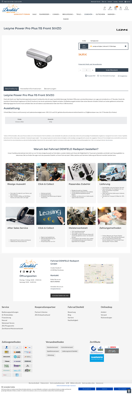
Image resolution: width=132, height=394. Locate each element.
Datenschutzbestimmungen (63, 385)
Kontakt (121, 1)
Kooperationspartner (45, 307)
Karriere (71, 318)
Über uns (104, 1)
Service (128, 1)
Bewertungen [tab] (50, 89)
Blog (69, 315)
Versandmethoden (55, 342)
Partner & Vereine (41, 312)
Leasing (115, 1)
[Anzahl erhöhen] (93, 70)
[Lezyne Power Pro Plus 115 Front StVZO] (39, 58)
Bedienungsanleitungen (10, 312)
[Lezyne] (122, 30)
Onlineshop (106, 307)
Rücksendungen (106, 318)
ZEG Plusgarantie (8, 326)
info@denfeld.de (55, 289)
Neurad (4, 320)
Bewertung (72, 312)
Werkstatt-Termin (95, 1)
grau (84, 46)
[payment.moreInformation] (17, 352)
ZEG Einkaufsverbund (42, 315)
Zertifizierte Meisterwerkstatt (12, 328)
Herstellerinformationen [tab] (30, 89)
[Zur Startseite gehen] (11, 8)
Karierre (110, 1)
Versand (104, 315)
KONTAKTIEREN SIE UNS (60, 295)
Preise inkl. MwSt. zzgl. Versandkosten (90, 64)
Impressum (73, 385)
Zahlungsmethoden (11, 342)
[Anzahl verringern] (80, 70)
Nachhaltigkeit (73, 320)
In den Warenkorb (112, 70)
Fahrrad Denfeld (76, 307)
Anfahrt (103, 312)
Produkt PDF (91, 76)
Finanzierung (6, 318)
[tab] (11, 89)
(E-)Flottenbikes (7, 315)
